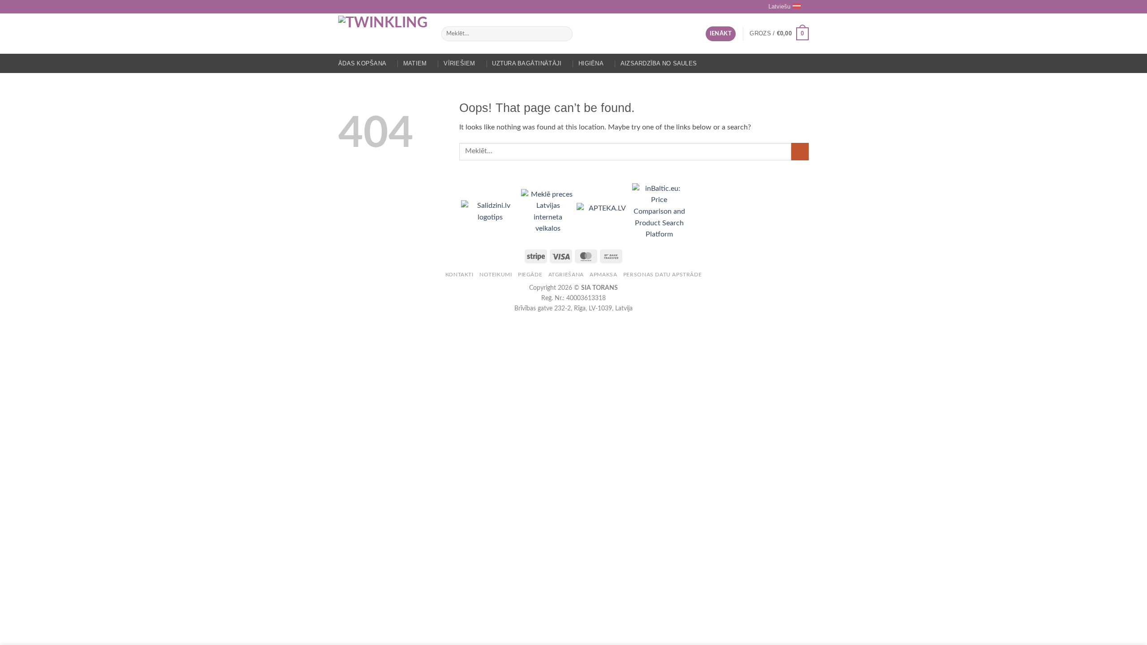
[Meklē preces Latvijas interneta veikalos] (549, 211)
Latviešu (779, 6)
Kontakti (459, 274)
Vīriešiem (459, 63)
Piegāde (530, 274)
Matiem (415, 63)
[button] (721, 33)
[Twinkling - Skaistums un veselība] (383, 34)
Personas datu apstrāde (662, 274)
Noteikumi (495, 274)
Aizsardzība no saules (659, 63)
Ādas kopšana (362, 63)
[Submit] (563, 34)
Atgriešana (566, 274)
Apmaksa (603, 274)
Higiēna (591, 63)
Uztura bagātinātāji (526, 63)
